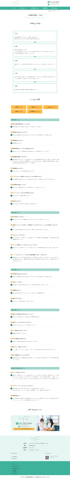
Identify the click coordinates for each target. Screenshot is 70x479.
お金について (51, 107)
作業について (19, 111)
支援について (35, 107)
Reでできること (23, 8)
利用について (19, 107)
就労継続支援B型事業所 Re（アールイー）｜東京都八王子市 (15, 3)
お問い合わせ (54, 8)
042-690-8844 (32, 445)
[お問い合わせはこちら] (35, 430)
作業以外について (35, 111)
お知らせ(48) (14, 458)
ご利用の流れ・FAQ (35, 8)
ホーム (14, 8)
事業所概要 (45, 8)
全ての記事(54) (14, 456)
